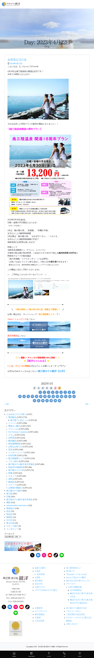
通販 (8, 502)
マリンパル (13, 429)
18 (53, 396)
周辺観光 (12, 417)
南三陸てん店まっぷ (19, 420)
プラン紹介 (13, 461)
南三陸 (9, 494)
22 (70, 396)
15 (40, 396)
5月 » (87, 404)
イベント (12, 423)
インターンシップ (16, 452)
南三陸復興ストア (16, 458)
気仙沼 (9, 514)
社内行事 (12, 455)
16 (45, 396)
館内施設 (12, 441)
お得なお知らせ (15, 447)
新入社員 (10, 523)
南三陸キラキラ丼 (16, 470)
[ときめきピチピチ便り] (22, 546)
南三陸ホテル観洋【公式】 (52, 371)
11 (24, 396)
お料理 (11, 438)
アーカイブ (9, 534)
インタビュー (12, 529)
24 (34, 400)
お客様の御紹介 (15, 488)
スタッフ (12, 476)
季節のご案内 (14, 426)
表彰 (10, 479)
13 (32, 396)
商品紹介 (10, 508)
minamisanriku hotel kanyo (16, 505)
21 (65, 396)
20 (61, 396)
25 (38, 400)
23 (74, 396)
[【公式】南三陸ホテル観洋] (11, 4)
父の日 (9, 520)
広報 (8, 497)
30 (59, 400)
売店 (10, 450)
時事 (10, 473)
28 (51, 400)
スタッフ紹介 (12, 526)
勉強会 (11, 482)
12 (28, 396)
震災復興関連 (14, 444)
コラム (11, 435)
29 (55, 400)
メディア (12, 485)
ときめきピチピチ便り (16, 414)
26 (43, 400)
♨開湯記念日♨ (17, 59)
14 (36, 396)
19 (57, 396)
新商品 (9, 517)
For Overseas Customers (17, 432)
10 (20, 396)
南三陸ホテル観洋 (14, 491)
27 (47, 400)
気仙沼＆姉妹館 (15, 467)
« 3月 (6, 404)
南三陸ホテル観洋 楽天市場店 (21, 464)
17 (49, 396)
